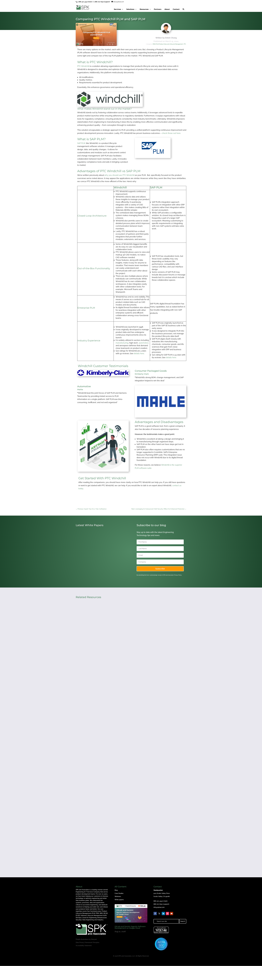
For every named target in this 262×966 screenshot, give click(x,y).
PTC (185, 44)
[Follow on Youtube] (171, 913)
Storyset (94, 939)
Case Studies (119, 893)
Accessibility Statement (84, 945)
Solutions (130, 9)
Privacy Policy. (178, 575)
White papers (119, 899)
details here (139, 353)
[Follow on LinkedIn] (163, 913)
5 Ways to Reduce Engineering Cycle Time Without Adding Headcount (110, 762)
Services (117, 9)
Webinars (118, 896)
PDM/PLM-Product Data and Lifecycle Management (168, 44)
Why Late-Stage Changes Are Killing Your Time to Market (104, 849)
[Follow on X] (159, 913)
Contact (176, 9)
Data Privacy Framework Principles (87, 942)
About (167, 9)
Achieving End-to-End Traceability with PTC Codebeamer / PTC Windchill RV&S (114, 675)
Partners (157, 9)
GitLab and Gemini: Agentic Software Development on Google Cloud (130, 927)
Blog (116, 890)
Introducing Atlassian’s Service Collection (97, 567)
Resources (144, 9)
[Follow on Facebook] (155, 913)
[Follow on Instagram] (167, 913)
